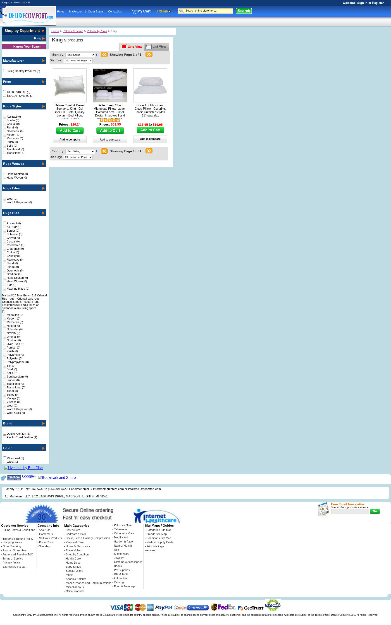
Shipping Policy (12, 542)
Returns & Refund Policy (18, 538)
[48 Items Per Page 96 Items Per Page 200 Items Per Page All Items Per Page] (78, 60)
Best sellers (73, 530)
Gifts (116, 549)
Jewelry (119, 558)
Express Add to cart (14, 566)
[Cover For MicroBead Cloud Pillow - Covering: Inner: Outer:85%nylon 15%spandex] (150, 101)
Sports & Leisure (76, 579)
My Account (76, 11)
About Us (44, 530)
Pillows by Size (97, 31)
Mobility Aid (121, 537)
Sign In (362, 3)
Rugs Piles (11, 188)
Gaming (119, 582)
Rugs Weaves (13, 163)
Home (61, 11)
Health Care (73, 558)
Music (69, 575)
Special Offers (74, 570)
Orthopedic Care (124, 533)
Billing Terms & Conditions (19, 530)
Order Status (96, 11)
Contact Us (115, 11)
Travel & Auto (74, 550)
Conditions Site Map (158, 538)
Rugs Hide (11, 213)
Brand (7, 423)
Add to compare (70, 139)
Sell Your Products (50, 538)
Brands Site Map (156, 534)
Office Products (75, 591)
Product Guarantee (14, 550)
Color (7, 448)
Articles (150, 550)
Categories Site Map (159, 530)
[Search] (244, 11)
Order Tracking (12, 546)
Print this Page (155, 546)
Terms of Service (13, 558)
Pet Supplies (122, 570)
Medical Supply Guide (160, 542)
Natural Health (123, 545)
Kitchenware (121, 553)
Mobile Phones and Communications (88, 583)
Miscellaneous (75, 587)
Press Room (46, 542)
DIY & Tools (121, 574)
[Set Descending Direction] (96, 54)
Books (118, 566)
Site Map (44, 546)
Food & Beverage (125, 586)
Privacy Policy (11, 562)
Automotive (121, 578)
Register (378, 3)
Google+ (29, 476)
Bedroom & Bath (76, 534)
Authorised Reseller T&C (17, 554)
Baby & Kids (73, 566)
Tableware (120, 529)
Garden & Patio (123, 541)
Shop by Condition (77, 554)
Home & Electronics (78, 546)
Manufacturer (13, 60)
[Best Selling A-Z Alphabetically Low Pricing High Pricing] (80, 54)
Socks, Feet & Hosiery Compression (88, 538)
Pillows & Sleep (73, 31)
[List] (156, 47)
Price (7, 81)
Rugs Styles (12, 106)
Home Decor (73, 562)
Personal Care (75, 542)
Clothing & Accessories (128, 562)
